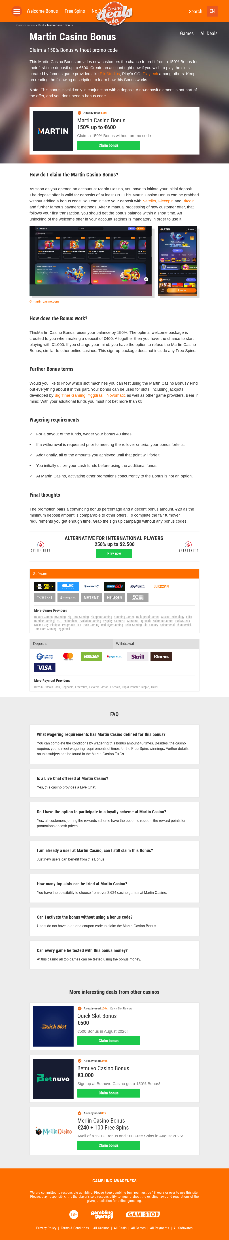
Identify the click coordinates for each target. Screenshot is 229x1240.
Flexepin (166, 201)
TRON (154, 687)
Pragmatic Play (71, 625)
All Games (138, 1228)
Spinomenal (167, 625)
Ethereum (81, 687)
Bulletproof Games (147, 617)
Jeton (104, 687)
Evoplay (107, 621)
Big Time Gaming (70, 395)
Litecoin (115, 687)
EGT (59, 621)
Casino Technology (172, 617)
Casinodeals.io (25, 25)
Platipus (55, 625)
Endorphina (71, 621)
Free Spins (75, 11)
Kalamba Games (163, 621)
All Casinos (101, 1228)
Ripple (145, 687)
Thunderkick (183, 625)
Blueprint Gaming (101, 617)
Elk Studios (110, 74)
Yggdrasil (96, 395)
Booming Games (124, 617)
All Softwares (183, 1228)
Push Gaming (91, 625)
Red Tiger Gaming (112, 625)
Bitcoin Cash (52, 687)
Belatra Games (43, 617)
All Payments (159, 1228)
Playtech (150, 74)
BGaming (60, 617)
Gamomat (133, 621)
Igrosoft (146, 621)
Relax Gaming (133, 625)
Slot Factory (151, 625)
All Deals (209, 33)
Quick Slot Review (121, 1008)
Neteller (149, 201)
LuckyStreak (182, 621)
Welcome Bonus (42, 11)
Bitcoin (188, 201)
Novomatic (116, 395)
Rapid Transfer (131, 687)
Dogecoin (67, 687)
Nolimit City (41, 625)
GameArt (119, 621)
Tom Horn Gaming (45, 629)
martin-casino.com (46, 301)
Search (195, 11)
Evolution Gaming (90, 621)
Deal (41, 25)
